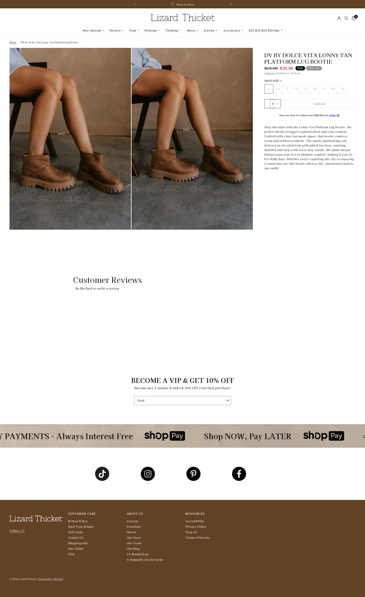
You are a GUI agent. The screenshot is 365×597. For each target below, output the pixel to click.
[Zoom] (123, 55)
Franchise (134, 526)
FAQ (71, 554)
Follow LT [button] (17, 530)
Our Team (134, 543)
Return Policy (78, 521)
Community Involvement (145, 559)
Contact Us (76, 537)
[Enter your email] (227, 400)
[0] (352, 18)
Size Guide (76, 548)
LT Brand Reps (137, 554)
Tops (132, 30)
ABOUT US (135, 513)
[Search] (346, 18)
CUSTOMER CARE (82, 513)
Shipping (269, 73)
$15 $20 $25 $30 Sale (264, 30)
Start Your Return (80, 526)
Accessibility (194, 521)
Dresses (115, 30)
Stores (131, 532)
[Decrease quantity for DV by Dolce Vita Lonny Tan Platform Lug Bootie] (267, 103)
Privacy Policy (195, 526)
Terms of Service (197, 537)
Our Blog (133, 548)
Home (13, 42)
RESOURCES (195, 513)
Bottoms (151, 30)
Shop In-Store (185, 4)
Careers (132, 521)
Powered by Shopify (50, 579)
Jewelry (209, 30)
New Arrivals (92, 30)
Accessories (231, 30)
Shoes (191, 30)
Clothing (171, 30)
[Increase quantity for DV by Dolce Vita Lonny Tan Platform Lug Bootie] (278, 103)
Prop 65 (191, 532)
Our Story (134, 537)
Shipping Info (78, 543)
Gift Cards (75, 532)
